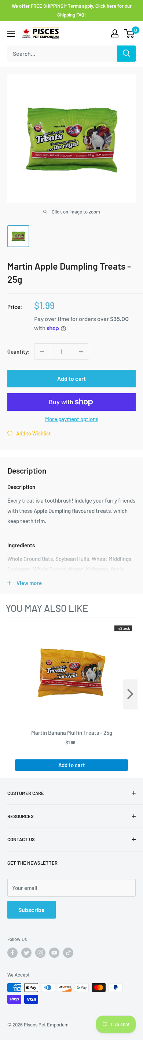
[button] (29, 433)
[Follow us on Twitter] (26, 953)
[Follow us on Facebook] (12, 953)
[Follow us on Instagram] (40, 953)
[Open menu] (11, 34)
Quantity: (18, 351)
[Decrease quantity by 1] (42, 351)
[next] (130, 694)
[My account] (114, 33)
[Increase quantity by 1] (81, 351)
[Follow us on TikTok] (68, 953)
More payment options (71, 419)
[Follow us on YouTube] (54, 953)
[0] (129, 33)
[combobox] (62, 53)
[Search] (126, 53)
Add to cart (71, 378)
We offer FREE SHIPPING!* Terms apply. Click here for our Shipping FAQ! (72, 10)
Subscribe (31, 909)
